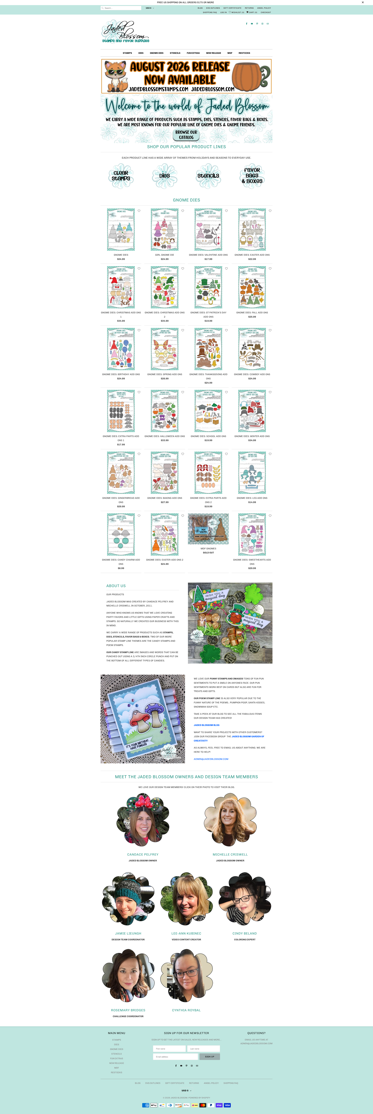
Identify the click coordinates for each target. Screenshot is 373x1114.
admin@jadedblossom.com (211, 759)
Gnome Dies (156, 53)
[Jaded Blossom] (186, 32)
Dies (141, 53)
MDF (229, 53)
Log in (223, 12)
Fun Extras (193, 53)
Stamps (127, 53)
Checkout (266, 12)
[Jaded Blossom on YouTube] (252, 23)
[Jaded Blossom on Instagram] (262, 23)
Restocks (244, 53)
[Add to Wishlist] (139, 210)
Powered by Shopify (199, 1098)
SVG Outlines (213, 8)
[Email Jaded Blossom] (268, 23)
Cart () (252, 12)
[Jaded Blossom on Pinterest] (257, 23)
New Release (213, 53)
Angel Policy (264, 8)
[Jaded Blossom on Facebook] (247, 23)
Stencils (175, 53)
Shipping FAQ (210, 12)
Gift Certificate (232, 8)
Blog (200, 8)
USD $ (148, 8)
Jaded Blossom (179, 1098)
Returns (249, 8)
